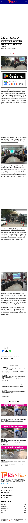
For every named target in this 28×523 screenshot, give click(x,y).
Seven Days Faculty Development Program (11, 360)
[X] (10, 53)
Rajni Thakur (6, 50)
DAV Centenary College (10, 355)
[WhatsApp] (16, 53)
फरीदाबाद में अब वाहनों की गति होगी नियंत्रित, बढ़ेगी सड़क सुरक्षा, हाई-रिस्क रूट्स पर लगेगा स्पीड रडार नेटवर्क (13, 392)
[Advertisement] (14, 18)
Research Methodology (7, 358)
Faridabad (7, 35)
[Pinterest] (13, 53)
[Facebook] (7, 53)
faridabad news (20, 355)
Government (5, 367)
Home (2, 35)
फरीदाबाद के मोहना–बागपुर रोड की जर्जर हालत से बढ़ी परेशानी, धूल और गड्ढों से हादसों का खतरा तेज (14, 384)
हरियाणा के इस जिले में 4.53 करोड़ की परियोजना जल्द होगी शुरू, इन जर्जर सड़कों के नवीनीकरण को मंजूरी (13, 369)
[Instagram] (3, 483)
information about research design (10, 356)
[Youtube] (7, 483)
